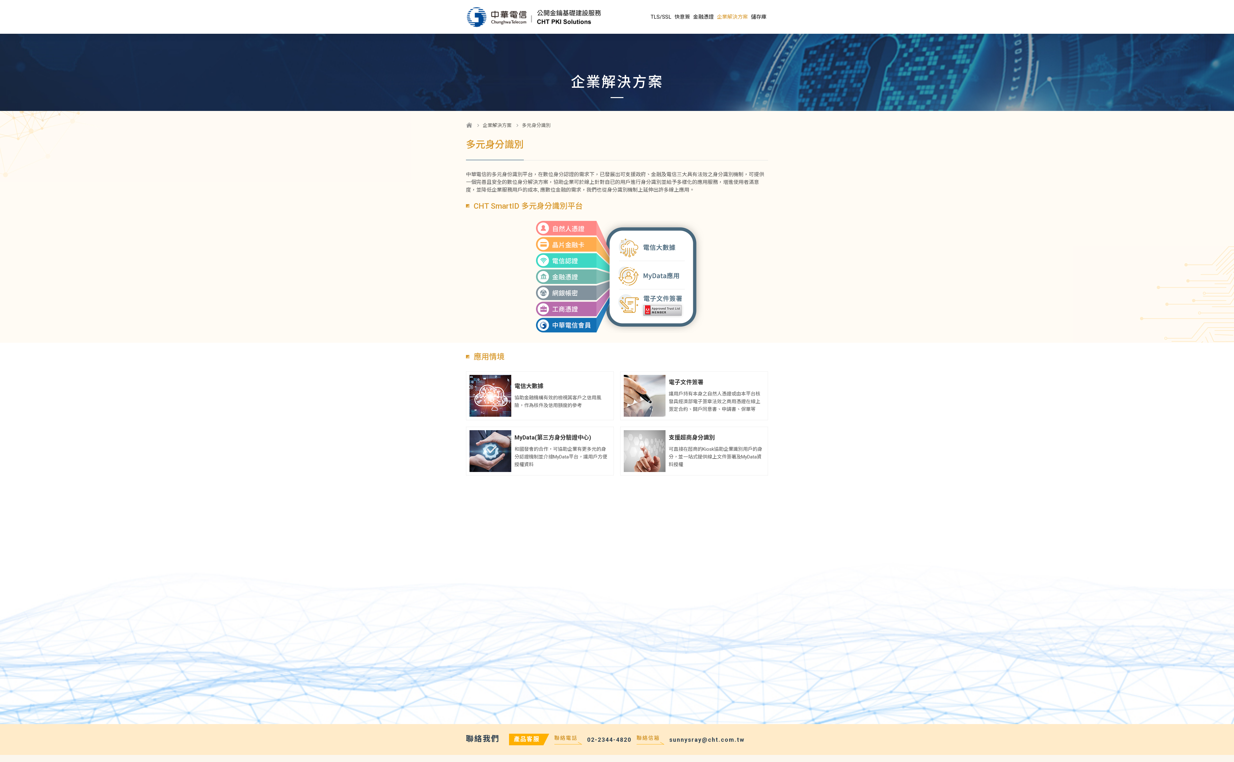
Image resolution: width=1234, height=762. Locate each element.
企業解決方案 (497, 125)
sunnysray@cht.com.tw (707, 739)
